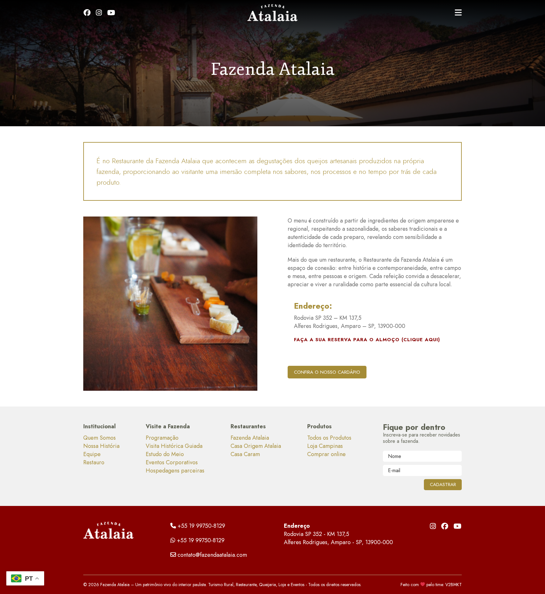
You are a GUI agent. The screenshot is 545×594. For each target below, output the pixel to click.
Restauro (93, 462)
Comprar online (326, 454)
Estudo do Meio (165, 454)
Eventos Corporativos (172, 462)
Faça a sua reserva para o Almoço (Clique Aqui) (367, 339)
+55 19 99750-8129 (201, 526)
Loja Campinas (325, 446)
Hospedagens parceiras (175, 470)
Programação (162, 438)
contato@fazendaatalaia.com (212, 555)
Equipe (92, 454)
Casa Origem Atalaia (256, 446)
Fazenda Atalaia (250, 438)
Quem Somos (99, 438)
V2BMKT (453, 584)
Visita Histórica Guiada (174, 446)
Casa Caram (245, 454)
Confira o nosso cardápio (327, 372)
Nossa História (101, 446)
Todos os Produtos (329, 438)
